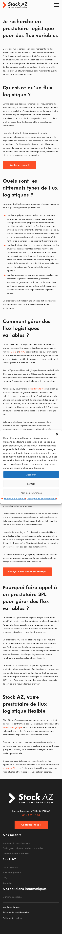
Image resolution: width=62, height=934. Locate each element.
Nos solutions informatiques (24, 889)
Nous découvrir (10, 867)
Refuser (31, 483)
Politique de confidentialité (42, 498)
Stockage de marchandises (16, 843)
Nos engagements (12, 872)
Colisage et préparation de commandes (23, 848)
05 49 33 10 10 (31, 815)
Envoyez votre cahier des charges (27, 571)
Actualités (7, 883)
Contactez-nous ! (19, 165)
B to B (13, 351)
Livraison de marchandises (16, 853)
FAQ (5, 877)
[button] (57, 434)
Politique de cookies (15, 498)
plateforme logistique (12, 727)
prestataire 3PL (10, 768)
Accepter (31, 474)
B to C (22, 351)
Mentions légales (11, 907)
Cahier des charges (12, 896)
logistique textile (37, 388)
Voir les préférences (31, 492)
